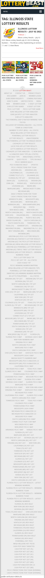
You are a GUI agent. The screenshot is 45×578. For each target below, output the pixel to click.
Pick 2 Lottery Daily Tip (24, 257)
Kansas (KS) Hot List (24, 475)
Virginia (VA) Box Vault (24, 520)
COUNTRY (9, 159)
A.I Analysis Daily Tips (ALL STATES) (24, 154)
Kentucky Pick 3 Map (34, 353)
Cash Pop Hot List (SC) (23, 554)
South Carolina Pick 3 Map (23, 350)
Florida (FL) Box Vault (24, 504)
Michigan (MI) (24, 191)
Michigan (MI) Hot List (23, 456)
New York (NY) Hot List (23, 477)
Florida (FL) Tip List (17, 178)
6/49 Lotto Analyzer (23, 117)
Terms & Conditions (24, 128)
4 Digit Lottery (33, 106)
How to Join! (12, 101)
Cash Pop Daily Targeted (23, 546)
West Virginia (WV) (16, 231)
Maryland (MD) (13, 189)
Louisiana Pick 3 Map (14, 377)
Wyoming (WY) (24, 234)
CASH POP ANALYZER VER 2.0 (24, 565)
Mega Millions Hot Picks (23, 544)
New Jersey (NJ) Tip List (17, 334)
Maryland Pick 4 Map (24, 385)
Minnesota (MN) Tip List (24, 308)
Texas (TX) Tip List (35, 302)
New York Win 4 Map (34, 387)
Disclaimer (11, 96)
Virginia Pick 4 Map (13, 390)
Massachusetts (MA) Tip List (24, 289)
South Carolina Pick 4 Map (23, 419)
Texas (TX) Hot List (24, 448)
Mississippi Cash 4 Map (24, 408)
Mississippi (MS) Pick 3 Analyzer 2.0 (24, 361)
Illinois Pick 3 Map (13, 371)
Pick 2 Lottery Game (31, 109)
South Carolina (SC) (32, 220)
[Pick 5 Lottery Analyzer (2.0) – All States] (22, 67)
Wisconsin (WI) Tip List (24, 321)
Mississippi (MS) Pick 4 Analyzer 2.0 (24, 363)
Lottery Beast (25, 90)
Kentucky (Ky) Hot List (23, 453)
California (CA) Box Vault (24, 530)
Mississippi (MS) (32, 199)
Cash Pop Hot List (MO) (24, 562)
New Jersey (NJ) (19, 207)
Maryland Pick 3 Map (24, 348)
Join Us (23, 96)
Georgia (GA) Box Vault (24, 509)
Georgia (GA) (33, 178)
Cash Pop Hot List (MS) (24, 567)
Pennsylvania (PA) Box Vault (24, 536)
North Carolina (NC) (14, 212)
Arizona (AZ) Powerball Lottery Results (24, 247)
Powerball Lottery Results (24, 136)
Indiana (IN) (36, 181)
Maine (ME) (31, 186)
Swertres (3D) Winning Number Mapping (24, 273)
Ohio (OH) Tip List (12, 292)
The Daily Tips (14, 157)
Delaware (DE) (33, 175)
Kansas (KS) (22, 183)
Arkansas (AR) (31, 170)
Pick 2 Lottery (13, 109)
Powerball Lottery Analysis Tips (24, 271)
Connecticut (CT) (16, 175)
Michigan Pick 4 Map (24, 393)
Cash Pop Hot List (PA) (23, 557)
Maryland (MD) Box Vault (23, 514)
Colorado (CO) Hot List (24, 461)
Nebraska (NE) (14, 204)
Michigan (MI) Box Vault (24, 525)
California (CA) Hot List (24, 446)
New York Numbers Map (24, 340)
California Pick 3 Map (24, 366)
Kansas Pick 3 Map (34, 430)
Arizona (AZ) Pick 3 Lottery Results (24, 236)
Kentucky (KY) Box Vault (24, 522)
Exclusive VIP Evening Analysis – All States (24, 125)
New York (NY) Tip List (24, 297)
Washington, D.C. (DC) (33, 228)
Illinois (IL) (23, 181)
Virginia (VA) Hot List (17, 443)
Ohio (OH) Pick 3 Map (13, 353)
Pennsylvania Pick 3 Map (24, 374)
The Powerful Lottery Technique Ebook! (24, 141)
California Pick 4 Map (14, 395)
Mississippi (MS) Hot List (24, 464)
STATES (31, 207)
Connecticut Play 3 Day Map (24, 422)
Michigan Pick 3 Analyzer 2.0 (24, 411)
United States (27, 101)
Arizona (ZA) (16, 170)
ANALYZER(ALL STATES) (31, 157)
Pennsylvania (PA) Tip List (24, 324)
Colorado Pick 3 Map (34, 371)
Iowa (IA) (10, 183)
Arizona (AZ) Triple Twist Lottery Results (24, 249)
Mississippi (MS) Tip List (24, 310)
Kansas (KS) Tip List (24, 329)
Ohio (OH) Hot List (13, 438)
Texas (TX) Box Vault (13, 512)
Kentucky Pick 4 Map (34, 390)
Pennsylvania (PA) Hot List (24, 467)
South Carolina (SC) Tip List (24, 326)
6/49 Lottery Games (15, 106)
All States (34, 276)
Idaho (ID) (11, 181)
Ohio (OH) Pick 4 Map (13, 387)
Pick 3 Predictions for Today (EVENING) (24, 570)
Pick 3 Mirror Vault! (24, 162)
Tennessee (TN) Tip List (24, 287)
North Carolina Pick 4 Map (24, 398)
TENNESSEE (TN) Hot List (24, 451)
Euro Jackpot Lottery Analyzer (23, 114)
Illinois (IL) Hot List (23, 459)
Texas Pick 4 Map (35, 401)
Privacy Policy (34, 93)
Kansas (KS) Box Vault (24, 538)
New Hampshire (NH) (31, 204)
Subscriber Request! (15, 98)
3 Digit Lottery (35, 104)
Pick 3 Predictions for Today (23, 167)
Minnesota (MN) (15, 199)
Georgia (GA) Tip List (24, 281)
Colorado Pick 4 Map (24, 403)
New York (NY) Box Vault (24, 506)
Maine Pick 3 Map (14, 379)
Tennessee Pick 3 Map (15, 401)
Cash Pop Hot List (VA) (23, 559)
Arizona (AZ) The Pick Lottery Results (24, 242)
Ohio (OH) (9, 215)
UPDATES (34, 165)
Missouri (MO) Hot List (24, 469)
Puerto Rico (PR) (33, 218)
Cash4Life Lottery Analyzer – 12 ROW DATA (24, 151)
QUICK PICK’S (22, 159)
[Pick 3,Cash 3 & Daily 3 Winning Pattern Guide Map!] (36, 67)
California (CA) (16, 173)
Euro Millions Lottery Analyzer (24, 112)
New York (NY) (32, 210)
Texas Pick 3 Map (34, 369)
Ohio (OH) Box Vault (34, 512)
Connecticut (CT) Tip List (24, 316)
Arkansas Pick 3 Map (14, 430)
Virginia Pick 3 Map (24, 342)
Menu (5, 11)
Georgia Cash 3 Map (33, 337)
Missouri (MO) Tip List (14, 318)
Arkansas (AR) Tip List (24, 332)
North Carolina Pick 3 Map (24, 345)
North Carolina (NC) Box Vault (24, 517)
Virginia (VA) (37, 226)
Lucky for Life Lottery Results (24, 146)
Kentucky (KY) (35, 183)
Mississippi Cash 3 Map (24, 355)
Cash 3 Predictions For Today (24, 196)
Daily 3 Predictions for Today (24, 194)
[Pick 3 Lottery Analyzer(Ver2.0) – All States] (8, 67)
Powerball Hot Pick (24, 541)
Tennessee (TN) (33, 223)
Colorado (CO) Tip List (14, 302)
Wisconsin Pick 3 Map (24, 424)
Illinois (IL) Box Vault (24, 533)
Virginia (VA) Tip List (13, 279)
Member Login (35, 96)
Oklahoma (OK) (22, 215)
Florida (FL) (35, 334)
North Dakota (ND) (34, 212)
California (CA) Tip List (24, 295)
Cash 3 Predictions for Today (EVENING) (24, 573)
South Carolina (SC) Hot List (24, 480)
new (8, 104)
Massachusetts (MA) (31, 189)
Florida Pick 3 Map (14, 337)
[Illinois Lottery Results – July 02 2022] (9, 33)
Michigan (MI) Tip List (34, 305)
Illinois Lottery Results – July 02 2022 (29, 30)
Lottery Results (16, 138)
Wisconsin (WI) (33, 231)
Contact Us (20, 93)
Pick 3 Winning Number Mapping (24, 265)
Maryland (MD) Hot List (24, 435)
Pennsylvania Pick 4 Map (24, 406)
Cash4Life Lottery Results (24, 143)
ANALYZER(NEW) (32, 138)
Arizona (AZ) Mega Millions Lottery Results (24, 244)
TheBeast (21, 35)
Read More (39, 48)
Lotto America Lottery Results (23, 149)
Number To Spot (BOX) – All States (23, 130)
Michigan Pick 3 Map (15, 369)
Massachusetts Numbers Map (24, 358)
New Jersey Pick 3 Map (24, 427)
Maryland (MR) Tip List (33, 292)
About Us (8, 93)
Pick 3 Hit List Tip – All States (24, 260)
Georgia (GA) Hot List (33, 438)
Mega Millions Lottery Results (24, 133)
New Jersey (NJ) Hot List (24, 472)
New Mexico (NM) (17, 210)
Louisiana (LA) (18, 186)
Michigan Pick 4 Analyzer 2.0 (24, 414)
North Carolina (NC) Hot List (23, 440)
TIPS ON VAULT (36, 159)
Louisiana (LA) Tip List (24, 313)
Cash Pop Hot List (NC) (23, 552)
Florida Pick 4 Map (33, 379)
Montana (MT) (31, 202)
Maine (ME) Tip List (35, 318)
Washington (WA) (13, 228)
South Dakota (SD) (16, 223)
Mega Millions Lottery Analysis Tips (24, 268)
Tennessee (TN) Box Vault (24, 528)
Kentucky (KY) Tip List (24, 300)
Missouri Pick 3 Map (34, 377)
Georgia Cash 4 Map (14, 382)
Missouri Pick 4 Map (23, 416)
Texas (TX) (10, 226)
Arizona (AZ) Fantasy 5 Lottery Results (23, 239)
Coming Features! (34, 98)
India (38, 101)
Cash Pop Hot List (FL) (24, 549)
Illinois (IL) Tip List (13, 305)
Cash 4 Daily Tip (24, 263)
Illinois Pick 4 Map (34, 382)
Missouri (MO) (16, 202)
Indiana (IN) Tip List (34, 279)
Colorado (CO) (32, 173)
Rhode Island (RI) (13, 220)
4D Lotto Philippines (18, 276)
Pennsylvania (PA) (15, 218)
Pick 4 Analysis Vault (19, 165)
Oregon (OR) (37, 215)
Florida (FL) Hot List (24, 432)
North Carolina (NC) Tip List (24, 284)
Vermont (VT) (22, 226)
